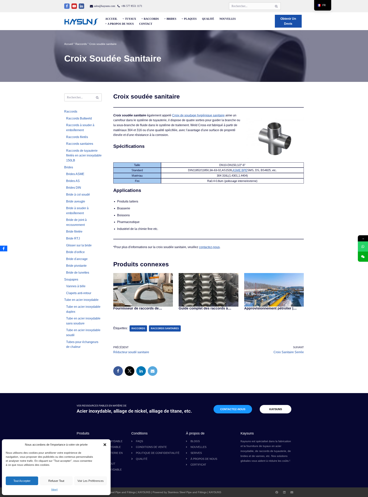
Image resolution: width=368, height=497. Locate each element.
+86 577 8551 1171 (131, 6)
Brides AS (73, 181)
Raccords (81, 43)
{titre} (54, 489)
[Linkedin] (81, 6)
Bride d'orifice (75, 252)
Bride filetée (74, 231)
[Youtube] (74, 6)
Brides (68, 167)
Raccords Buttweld (79, 118)
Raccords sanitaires (79, 143)
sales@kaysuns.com (104, 6)
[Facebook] (67, 6)
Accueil (111, 18)
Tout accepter (21, 480)
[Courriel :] (152, 371)
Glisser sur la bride (79, 245)
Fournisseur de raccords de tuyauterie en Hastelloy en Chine (140, 308)
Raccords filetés (77, 137)
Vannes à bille (75, 286)
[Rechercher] (276, 6)
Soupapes (71, 279)
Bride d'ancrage (77, 259)
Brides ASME (75, 174)
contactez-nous (209, 247)
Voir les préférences (90, 480)
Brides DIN (73, 187)
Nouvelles (227, 18)
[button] (105, 445)
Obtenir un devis (288, 21)
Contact (145, 23)
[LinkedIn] (141, 371)
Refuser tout (56, 480)
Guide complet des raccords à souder (203, 308)
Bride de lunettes (77, 272)
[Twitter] (129, 371)
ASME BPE (239, 170)
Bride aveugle (75, 201)
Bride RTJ (73, 238)
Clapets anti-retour (78, 293)
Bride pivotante (76, 265)
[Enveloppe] (291, 492)
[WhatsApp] (363, 246)
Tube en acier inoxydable (81, 299)
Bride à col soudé (78, 194)
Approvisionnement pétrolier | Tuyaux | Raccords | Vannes (268, 308)
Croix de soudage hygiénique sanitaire (198, 115)
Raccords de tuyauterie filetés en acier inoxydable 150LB (84, 155)
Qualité (208, 18)
